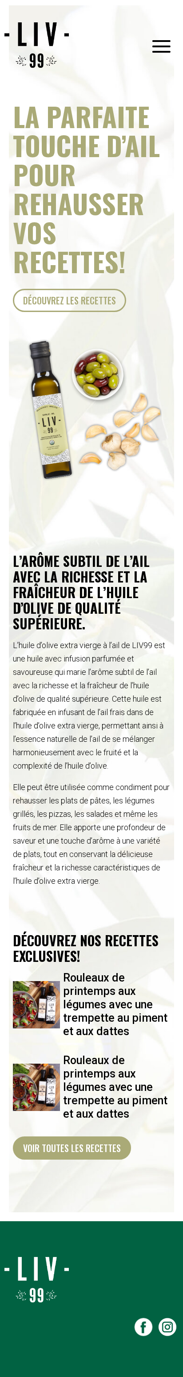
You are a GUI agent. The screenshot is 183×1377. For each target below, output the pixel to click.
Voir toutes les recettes (72, 1148)
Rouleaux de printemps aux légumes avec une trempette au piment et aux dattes (115, 1004)
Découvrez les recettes (69, 300)
